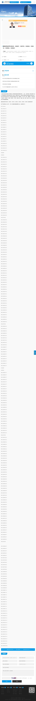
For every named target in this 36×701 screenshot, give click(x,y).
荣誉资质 (2, 693)
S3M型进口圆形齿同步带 (22, 15)
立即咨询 (27, 63)
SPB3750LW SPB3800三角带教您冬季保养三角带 (10, 81)
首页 (6, 15)
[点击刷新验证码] (14, 678)
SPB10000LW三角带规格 (6, 84)
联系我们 (20, 687)
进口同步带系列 (14, 15)
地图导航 (20, 693)
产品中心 (9, 15)
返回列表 (18, 649)
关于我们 (2, 687)
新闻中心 (8, 687)
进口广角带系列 (15, 693)
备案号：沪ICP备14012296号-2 (26, 699)
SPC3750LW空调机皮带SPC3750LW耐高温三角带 (10, 78)
